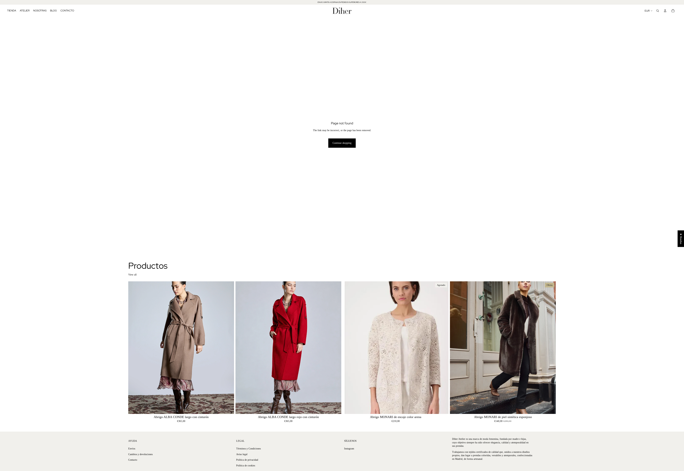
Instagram (349, 448)
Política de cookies (245, 465)
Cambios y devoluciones (140, 454)
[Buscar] (658, 11)
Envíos (131, 448)
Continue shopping (342, 143)
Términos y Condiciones (248, 448)
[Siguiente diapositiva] (228, 347)
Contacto (132, 460)
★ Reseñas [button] (681, 238)
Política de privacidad (247, 460)
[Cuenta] (665, 11)
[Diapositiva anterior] (133, 347)
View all (132, 274)
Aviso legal (241, 454)
